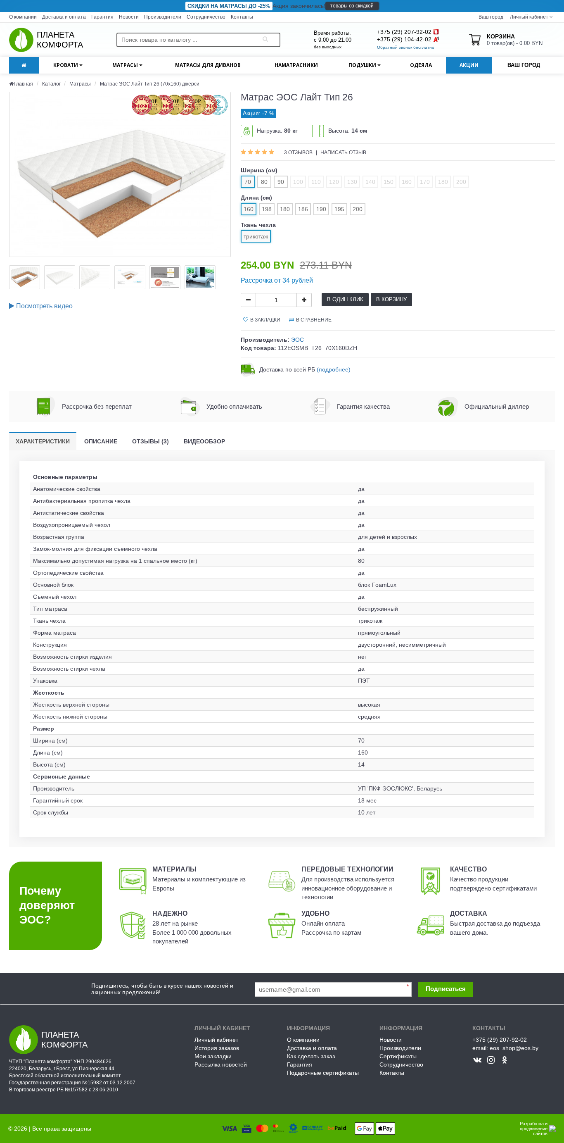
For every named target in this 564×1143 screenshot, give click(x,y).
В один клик (345, 299)
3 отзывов (299, 152)
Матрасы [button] (125, 65)
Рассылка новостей (220, 1064)
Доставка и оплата (64, 17)
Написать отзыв (343, 152)
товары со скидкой (352, 6)
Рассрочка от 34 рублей (277, 280)
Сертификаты (398, 1056)
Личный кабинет (216, 1039)
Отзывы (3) (150, 441)
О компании (23, 17)
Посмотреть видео (43, 306)
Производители (162, 17)
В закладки (265, 320)
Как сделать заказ (311, 1056)
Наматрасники (296, 65)
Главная (23, 84)
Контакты (242, 17)
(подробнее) (334, 369)
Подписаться (446, 988)
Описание (100, 441)
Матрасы (80, 84)
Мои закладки (213, 1056)
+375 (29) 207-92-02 (404, 32)
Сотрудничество (206, 17)
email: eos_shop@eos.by (505, 1048)
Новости (129, 17)
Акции (469, 65)
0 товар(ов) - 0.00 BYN (515, 39)
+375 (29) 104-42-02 (404, 39)
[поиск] (263, 40)
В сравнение (314, 320)
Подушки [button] (362, 65)
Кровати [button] (66, 65)
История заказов (216, 1048)
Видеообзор (204, 441)
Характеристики (43, 441)
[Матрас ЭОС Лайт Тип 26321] (120, 174)
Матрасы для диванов (208, 65)
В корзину (391, 299)
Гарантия (102, 17)
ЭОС (297, 339)
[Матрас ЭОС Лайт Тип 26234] (24, 277)
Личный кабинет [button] (528, 17)
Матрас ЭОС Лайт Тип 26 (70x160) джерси (149, 84)
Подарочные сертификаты (323, 1072)
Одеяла (421, 65)
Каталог (52, 84)
